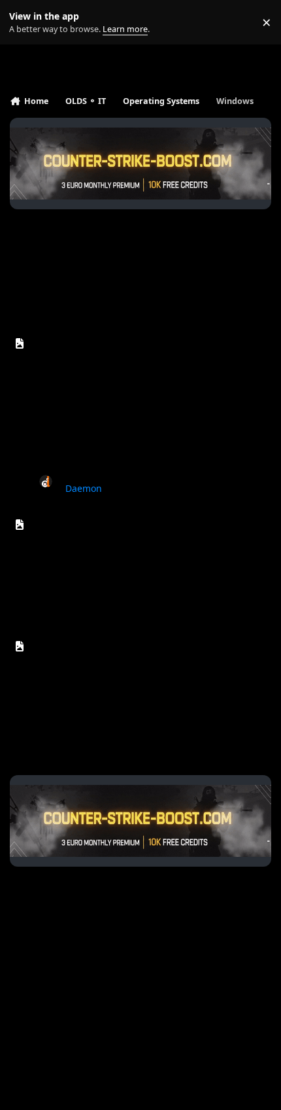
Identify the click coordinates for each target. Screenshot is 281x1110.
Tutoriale (69, 400)
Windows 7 (67, 521)
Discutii (66, 428)
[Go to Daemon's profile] (45, 481)
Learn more (25, 22)
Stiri (59, 385)
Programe (71, 413)
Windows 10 (70, 339)
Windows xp (70, 642)
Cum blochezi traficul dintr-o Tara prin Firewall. (163, 474)
